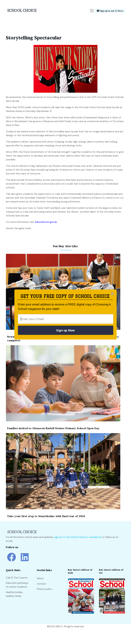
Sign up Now (65, 330)
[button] (65, 296)
